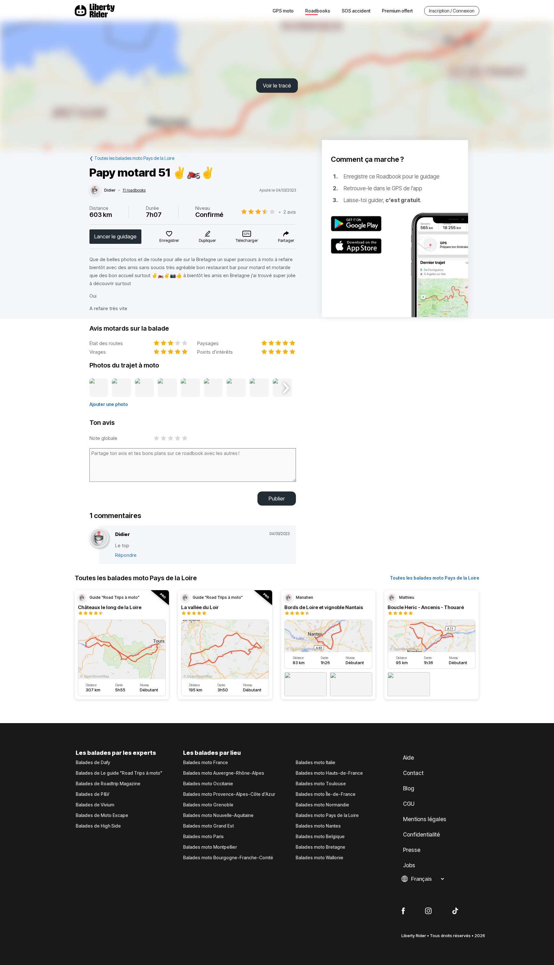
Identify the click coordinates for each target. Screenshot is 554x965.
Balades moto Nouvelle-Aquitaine (218, 815)
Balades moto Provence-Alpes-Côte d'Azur (229, 794)
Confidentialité (421, 834)
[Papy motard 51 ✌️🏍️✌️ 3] (144, 388)
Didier (109, 190)
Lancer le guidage (115, 236)
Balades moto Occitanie (208, 783)
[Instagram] (428, 911)
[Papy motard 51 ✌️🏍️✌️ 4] (167, 388)
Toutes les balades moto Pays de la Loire (434, 578)
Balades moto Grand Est (208, 826)
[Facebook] (403, 911)
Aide (408, 758)
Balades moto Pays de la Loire (327, 815)
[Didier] (94, 190)
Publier (277, 498)
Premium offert (397, 10)
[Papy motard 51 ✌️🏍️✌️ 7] (236, 388)
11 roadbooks (134, 190)
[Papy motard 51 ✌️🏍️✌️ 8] (259, 388)
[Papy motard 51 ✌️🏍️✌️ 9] (282, 388)
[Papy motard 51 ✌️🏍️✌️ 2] (121, 388)
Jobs (409, 865)
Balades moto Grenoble (208, 805)
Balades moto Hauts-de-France (329, 773)
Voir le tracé (277, 85)
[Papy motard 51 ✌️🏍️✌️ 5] (190, 388)
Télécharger (247, 240)
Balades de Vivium (95, 805)
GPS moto (283, 10)
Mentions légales (424, 819)
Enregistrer (169, 240)
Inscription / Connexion (451, 10)
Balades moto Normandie (322, 805)
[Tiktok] (455, 911)
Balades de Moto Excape (102, 815)
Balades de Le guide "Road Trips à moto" (119, 773)
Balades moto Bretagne (320, 847)
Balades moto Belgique (320, 836)
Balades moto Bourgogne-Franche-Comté (228, 857)
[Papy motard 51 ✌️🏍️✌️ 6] (213, 388)
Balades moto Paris (203, 836)
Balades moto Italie (315, 762)
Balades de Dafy (93, 762)
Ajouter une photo (108, 404)
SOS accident (356, 10)
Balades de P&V (92, 794)
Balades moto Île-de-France (326, 794)
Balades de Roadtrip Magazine (108, 783)
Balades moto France (205, 762)
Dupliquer (207, 240)
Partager (286, 240)
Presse (411, 850)
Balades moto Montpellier (210, 847)
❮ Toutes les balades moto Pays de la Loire (131, 158)
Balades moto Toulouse (321, 783)
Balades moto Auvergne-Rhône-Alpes (223, 773)
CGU (409, 804)
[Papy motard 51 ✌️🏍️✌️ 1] (98, 388)
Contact (413, 773)
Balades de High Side (98, 826)
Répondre (126, 555)
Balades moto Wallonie (319, 857)
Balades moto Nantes (318, 826)
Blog (408, 788)
